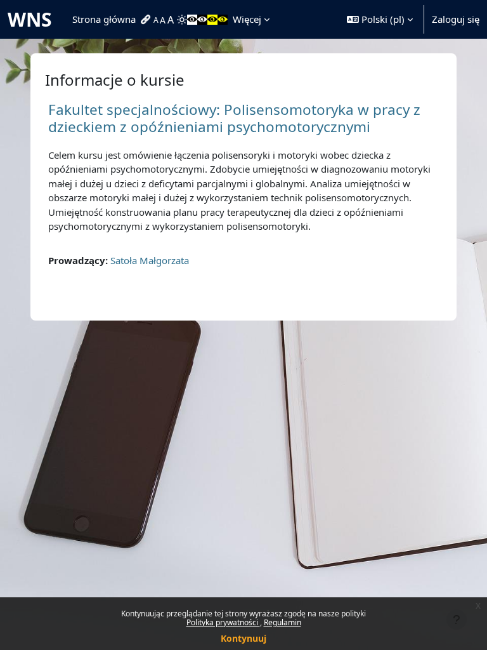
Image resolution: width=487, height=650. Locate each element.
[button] (380, 19)
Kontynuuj (243, 638)
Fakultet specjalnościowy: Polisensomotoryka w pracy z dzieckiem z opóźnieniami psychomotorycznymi (234, 118)
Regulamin (282, 622)
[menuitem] (147, 20)
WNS (30, 19)
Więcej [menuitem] (247, 19)
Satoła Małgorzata (149, 260)
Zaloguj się (455, 19)
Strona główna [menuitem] (104, 19)
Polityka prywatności (223, 622)
